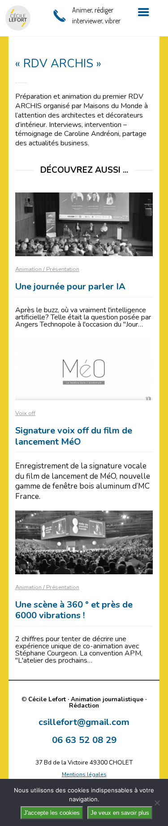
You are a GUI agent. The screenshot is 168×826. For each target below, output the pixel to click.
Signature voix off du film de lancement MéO (73, 436)
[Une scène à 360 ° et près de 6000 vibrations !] (84, 542)
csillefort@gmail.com (84, 721)
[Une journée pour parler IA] (84, 224)
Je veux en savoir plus (119, 812)
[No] (156, 802)
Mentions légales (84, 774)
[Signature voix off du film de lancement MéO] (84, 369)
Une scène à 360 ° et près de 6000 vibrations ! (74, 610)
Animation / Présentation (47, 269)
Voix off (25, 413)
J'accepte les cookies (52, 812)
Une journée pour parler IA (70, 286)
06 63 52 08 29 (84, 739)
